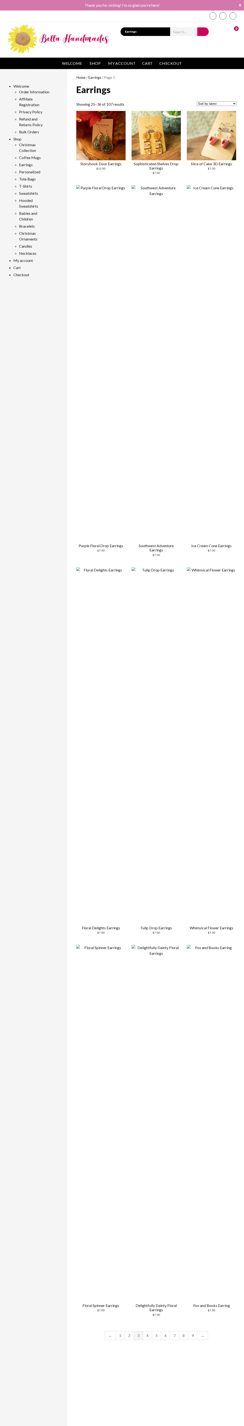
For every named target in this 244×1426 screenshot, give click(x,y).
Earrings (94, 77)
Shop (95, 63)
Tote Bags (27, 179)
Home (81, 77)
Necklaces (27, 253)
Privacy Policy (30, 112)
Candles (25, 246)
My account (122, 63)
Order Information (34, 92)
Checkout (170, 63)
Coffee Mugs (30, 157)
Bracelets (27, 226)
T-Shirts (25, 186)
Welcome (72, 63)
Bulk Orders (29, 132)
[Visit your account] (222, 31)
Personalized (29, 172)
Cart (147, 63)
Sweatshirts (28, 193)
